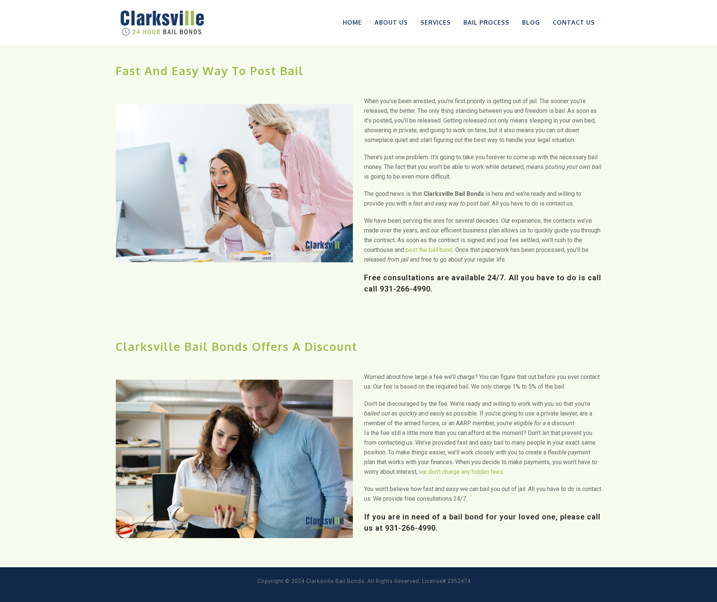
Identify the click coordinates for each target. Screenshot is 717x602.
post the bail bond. (430, 249)
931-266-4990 (405, 288)
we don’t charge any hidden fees (461, 471)
